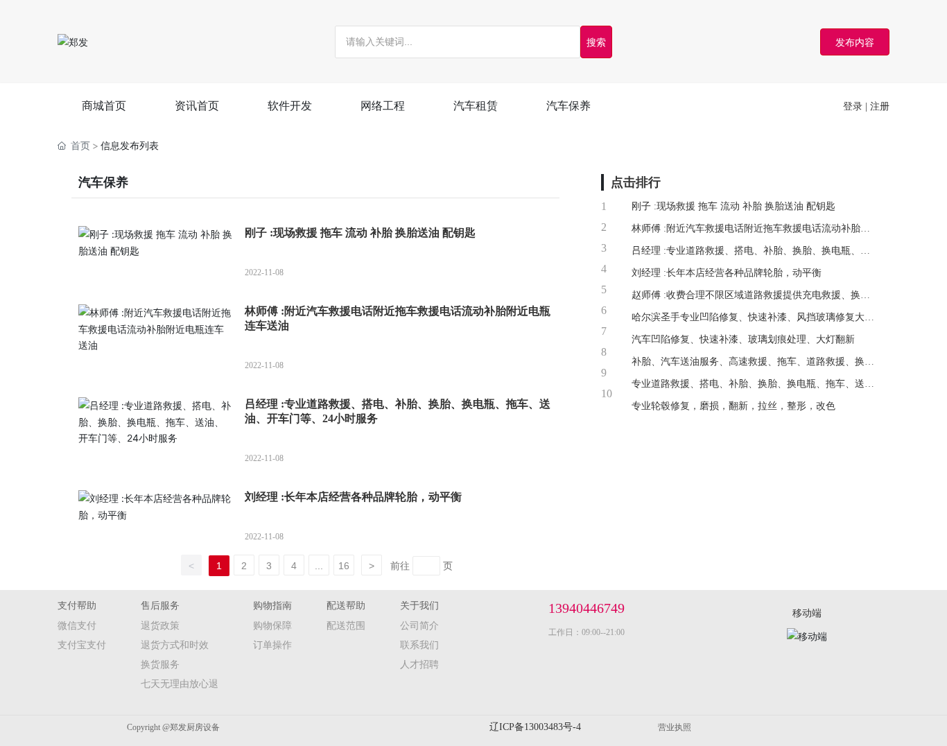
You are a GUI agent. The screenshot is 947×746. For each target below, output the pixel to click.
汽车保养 (103, 182)
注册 (879, 106)
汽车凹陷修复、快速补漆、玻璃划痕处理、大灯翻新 (743, 339)
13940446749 (586, 608)
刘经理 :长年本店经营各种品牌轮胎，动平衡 (353, 497)
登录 (854, 106)
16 (343, 565)
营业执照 (674, 727)
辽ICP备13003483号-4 (535, 727)
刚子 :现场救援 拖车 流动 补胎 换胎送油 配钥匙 (360, 232)
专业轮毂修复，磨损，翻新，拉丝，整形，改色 (733, 406)
